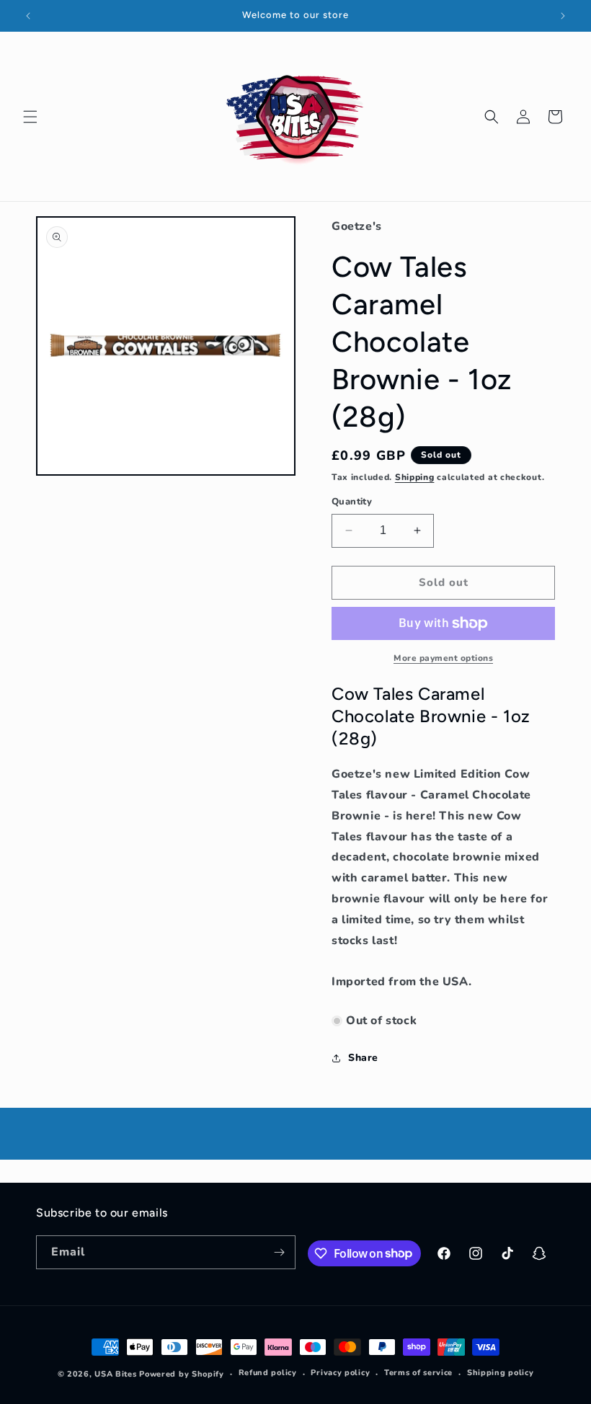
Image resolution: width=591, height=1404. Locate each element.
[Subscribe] (279, 1252)
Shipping (415, 477)
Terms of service (418, 1372)
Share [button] (363, 1058)
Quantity (352, 501)
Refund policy (268, 1372)
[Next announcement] (563, 16)
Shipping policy (500, 1372)
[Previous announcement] (28, 16)
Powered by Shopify (181, 1374)
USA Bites (115, 1374)
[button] (30, 117)
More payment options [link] (443, 658)
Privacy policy (340, 1372)
